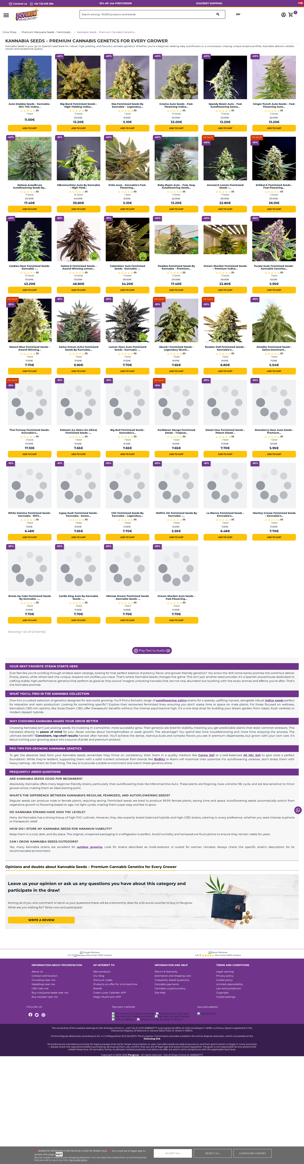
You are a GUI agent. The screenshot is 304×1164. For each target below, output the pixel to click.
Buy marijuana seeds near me (50, 992)
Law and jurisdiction (228, 988)
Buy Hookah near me (45, 996)
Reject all (212, 1153)
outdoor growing (90, 847)
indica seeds (274, 700)
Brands (97, 988)
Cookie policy (224, 980)
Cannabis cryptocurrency (170, 988)
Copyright (222, 992)
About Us (37, 971)
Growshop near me (43, 980)
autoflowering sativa (171, 700)
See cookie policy (78, 1160)
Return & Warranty (166, 971)
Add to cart (30, 128)
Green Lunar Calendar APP (109, 992)
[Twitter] (37, 1015)
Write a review (41, 920)
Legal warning (225, 971)
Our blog (98, 975)
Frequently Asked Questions (172, 980)
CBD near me (40, 988)
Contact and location (45, 975)
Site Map (160, 992)
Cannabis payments (167, 984)
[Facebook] (30, 1015)
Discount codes (102, 980)
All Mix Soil (252, 755)
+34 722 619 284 (43, 3)
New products (101, 971)
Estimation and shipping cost (173, 975)
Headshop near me (43, 984)
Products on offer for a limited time (115, 984)
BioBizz (159, 759)
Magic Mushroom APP (107, 996)
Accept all (172, 1153)
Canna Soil (206, 755)
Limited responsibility (229, 984)
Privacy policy (224, 975)
